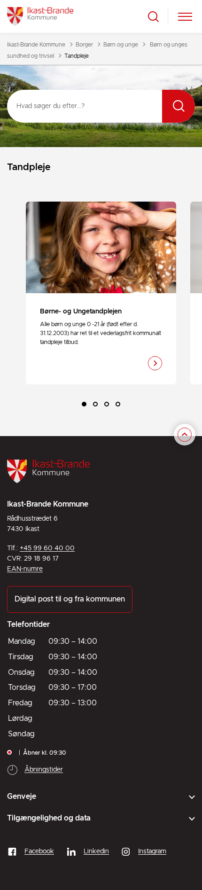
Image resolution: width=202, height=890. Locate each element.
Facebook (39, 851)
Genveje (21, 796)
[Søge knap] (153, 16)
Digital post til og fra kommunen (70, 599)
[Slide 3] (106, 404)
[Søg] (178, 106)
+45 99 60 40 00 (47, 548)
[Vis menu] (185, 16)
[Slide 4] (118, 404)
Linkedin (96, 851)
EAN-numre (25, 569)
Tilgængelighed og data (49, 818)
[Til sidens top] (184, 434)
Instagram (152, 851)
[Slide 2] (95, 404)
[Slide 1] (84, 404)
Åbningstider (43, 769)
